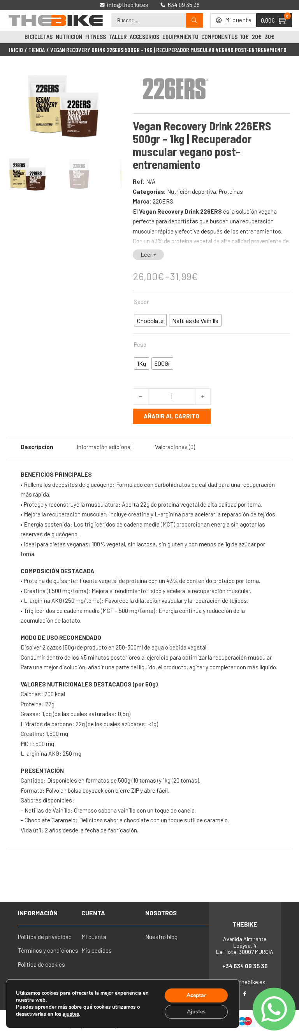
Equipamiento (180, 36)
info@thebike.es (245, 981)
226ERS (163, 201)
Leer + (148, 254)
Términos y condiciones (48, 950)
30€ (269, 36)
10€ (244, 36)
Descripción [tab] (37, 446)
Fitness (95, 36)
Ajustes (196, 1011)
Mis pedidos (96, 950)
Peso (140, 344)
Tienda (36, 49)
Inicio (16, 49)
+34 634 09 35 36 (244, 965)
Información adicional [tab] (104, 446)
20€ (257, 36)
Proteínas (231, 191)
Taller (118, 36)
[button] (111, 78)
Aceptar (196, 995)
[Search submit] (194, 20)
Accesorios (144, 36)
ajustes (71, 1014)
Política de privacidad (45, 936)
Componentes (219, 36)
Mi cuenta (93, 936)
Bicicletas (39, 36)
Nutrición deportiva (191, 191)
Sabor (141, 301)
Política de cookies (41, 964)
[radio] (150, 320)
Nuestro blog (161, 936)
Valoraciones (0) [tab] (175, 446)
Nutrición (69, 36)
